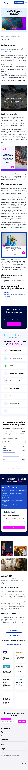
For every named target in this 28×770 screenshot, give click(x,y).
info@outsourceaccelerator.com (11, 755)
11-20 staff (21, 518)
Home (2, 36)
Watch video (14, 635)
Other (21, 522)
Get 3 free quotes (19, 2)
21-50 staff (6, 522)
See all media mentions (13, 644)
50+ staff (14, 522)
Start (14, 527)
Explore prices (22, 721)
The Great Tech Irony (9, 292)
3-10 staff (14, 518)
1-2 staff (6, 518)
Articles (7, 36)
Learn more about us (14, 630)
